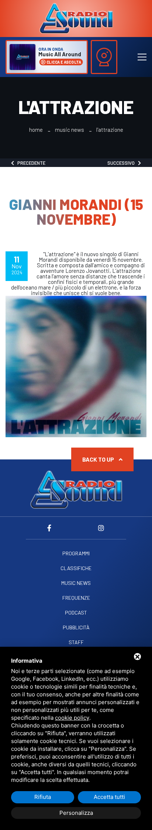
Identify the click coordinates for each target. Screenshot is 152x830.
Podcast (76, 612)
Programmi (76, 553)
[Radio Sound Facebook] (51, 528)
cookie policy (72, 717)
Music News (69, 130)
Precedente (29, 163)
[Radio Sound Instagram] (101, 528)
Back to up (98, 459)
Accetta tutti (109, 796)
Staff (76, 642)
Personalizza (76, 812)
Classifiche (76, 568)
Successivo (122, 163)
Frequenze (76, 597)
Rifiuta (42, 796)
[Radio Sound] (76, 17)
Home (36, 130)
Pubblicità (76, 627)
